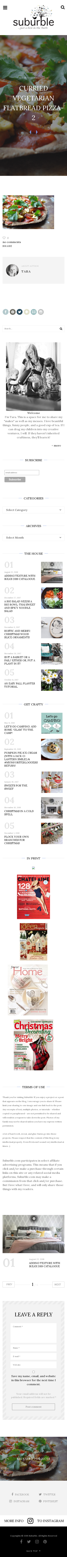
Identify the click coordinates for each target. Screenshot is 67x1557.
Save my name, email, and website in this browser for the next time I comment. (33, 1380)
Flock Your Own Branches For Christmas (16, 840)
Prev (9, 1284)
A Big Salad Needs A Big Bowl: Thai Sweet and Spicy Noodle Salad (19, 606)
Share (7, 246)
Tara (25, 77)
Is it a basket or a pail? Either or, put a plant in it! (19, 660)
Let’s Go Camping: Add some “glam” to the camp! (20, 730)
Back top (32, 1551)
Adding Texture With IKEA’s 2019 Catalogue (19, 577)
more (57, 445)
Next (58, 1284)
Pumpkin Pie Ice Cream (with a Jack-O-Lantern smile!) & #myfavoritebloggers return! (21, 759)
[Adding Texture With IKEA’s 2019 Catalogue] (33, 1234)
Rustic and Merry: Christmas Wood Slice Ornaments (17, 634)
